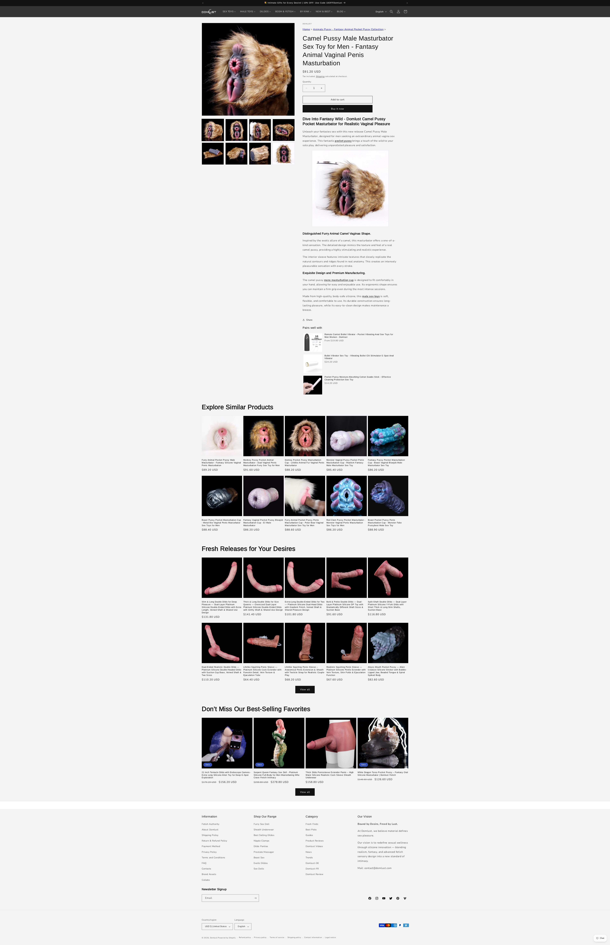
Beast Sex (259, 857)
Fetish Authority (210, 824)
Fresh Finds (312, 824)
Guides (309, 835)
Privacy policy (260, 937)
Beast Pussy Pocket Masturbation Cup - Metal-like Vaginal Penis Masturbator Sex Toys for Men (221, 523)
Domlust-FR (312, 868)
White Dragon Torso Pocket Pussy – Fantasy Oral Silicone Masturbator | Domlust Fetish (383, 773)
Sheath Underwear (264, 829)
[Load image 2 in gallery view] (236, 130)
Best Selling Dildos (264, 835)
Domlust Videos (314, 846)
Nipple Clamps (261, 840)
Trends (309, 857)
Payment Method (211, 846)
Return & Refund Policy (214, 840)
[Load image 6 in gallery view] (236, 154)
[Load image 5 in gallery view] (213, 154)
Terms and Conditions (213, 857)
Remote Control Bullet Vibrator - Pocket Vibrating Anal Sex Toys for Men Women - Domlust (359, 335)
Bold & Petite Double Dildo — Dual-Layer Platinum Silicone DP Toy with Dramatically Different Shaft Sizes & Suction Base (344, 606)
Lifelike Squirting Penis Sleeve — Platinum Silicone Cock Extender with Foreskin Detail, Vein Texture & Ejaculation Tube (262, 671)
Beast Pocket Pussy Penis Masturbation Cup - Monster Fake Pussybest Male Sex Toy (385, 523)
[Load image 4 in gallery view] (284, 130)
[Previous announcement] (202, 3)
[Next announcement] (407, 3)
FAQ (204, 863)
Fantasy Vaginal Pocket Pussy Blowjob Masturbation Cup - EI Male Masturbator (263, 523)
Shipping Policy (210, 835)
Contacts (206, 868)
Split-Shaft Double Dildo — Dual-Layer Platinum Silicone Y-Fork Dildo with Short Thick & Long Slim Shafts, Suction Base (387, 606)
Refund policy (245, 937)
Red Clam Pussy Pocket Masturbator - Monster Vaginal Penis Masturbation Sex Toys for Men (345, 523)
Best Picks (311, 829)
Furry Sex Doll (261, 824)
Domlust (213, 938)
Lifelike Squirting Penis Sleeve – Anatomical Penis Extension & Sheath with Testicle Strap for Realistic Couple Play (304, 671)
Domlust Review (314, 874)
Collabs (206, 879)
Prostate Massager (264, 852)
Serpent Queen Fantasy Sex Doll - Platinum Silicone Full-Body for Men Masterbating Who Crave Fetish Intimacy (276, 775)
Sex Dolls (259, 868)
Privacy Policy (209, 852)
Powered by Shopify (227, 938)
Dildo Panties (261, 846)
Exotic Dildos (261, 863)
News (309, 852)
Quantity (307, 81)
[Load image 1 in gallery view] (213, 130)
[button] (391, 11)
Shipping (320, 76)
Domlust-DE (312, 863)
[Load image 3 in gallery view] (260, 130)
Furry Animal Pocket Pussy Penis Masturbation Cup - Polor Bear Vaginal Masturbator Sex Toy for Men (304, 523)
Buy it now (337, 108)
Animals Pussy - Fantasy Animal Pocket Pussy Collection (348, 29)
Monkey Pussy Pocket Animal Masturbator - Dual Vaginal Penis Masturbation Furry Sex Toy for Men (261, 463)
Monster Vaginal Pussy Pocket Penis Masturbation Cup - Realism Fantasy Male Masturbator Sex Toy (345, 463)
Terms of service (277, 937)
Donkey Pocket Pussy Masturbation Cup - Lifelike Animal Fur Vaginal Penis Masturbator (304, 463)
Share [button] (309, 319)
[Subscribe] (255, 898)
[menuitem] (229, 11)
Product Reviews (315, 840)
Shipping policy (294, 937)
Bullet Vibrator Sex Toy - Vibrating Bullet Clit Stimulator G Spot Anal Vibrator (359, 357)
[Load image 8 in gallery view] (284, 154)
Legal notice (330, 937)
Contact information (313, 937)
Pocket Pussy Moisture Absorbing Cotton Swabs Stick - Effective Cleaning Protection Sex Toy (358, 378)
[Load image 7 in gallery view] (260, 154)
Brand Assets (209, 874)
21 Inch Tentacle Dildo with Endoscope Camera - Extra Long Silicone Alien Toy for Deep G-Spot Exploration (226, 775)
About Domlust (210, 829)
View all (305, 689)
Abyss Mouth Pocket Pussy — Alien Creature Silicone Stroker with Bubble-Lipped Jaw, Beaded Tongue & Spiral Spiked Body (387, 671)
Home (306, 29)
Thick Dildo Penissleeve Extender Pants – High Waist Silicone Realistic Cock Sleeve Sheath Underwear (330, 775)
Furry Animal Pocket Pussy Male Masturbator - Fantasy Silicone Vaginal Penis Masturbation (221, 463)
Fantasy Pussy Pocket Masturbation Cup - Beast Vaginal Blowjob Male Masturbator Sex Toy (386, 463)
